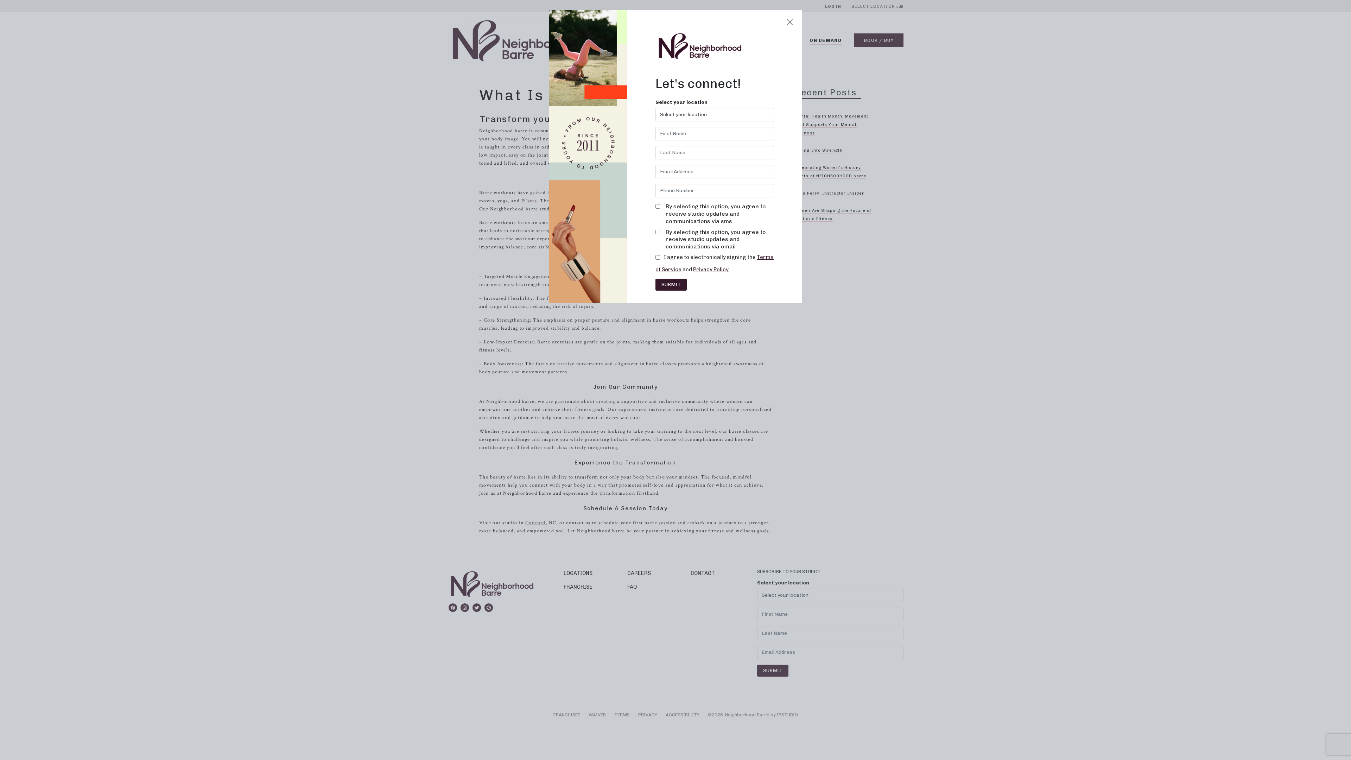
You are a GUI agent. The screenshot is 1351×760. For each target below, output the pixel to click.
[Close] (789, 22)
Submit (671, 284)
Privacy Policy (711, 269)
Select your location (681, 102)
